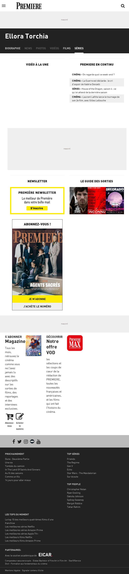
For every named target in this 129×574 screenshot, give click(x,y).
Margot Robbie (74, 503)
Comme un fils (12, 476)
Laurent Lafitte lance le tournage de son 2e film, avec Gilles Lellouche (95, 98)
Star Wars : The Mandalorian (81, 473)
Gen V (70, 466)
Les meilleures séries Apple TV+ (21, 533)
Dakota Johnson (75, 496)
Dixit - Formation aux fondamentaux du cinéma (26, 563)
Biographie (12, 48)
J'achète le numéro (37, 306)
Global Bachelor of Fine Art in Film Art (50, 560)
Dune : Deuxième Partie (17, 458)
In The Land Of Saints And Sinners (22, 469)
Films (67, 48)
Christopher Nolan (76, 489)
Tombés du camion (15, 466)
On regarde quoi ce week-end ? (93, 74)
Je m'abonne (37, 299)
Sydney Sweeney (75, 499)
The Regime (73, 462)
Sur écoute (72, 476)
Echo (69, 469)
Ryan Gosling (73, 492)
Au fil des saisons (14, 473)
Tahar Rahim (73, 506)
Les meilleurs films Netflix (18, 537)
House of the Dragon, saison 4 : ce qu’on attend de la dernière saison (94, 90)
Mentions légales (12, 570)
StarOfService (75, 560)
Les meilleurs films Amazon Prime (22, 540)
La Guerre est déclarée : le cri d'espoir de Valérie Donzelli (92, 82)
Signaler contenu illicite (32, 570)
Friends (71, 458)
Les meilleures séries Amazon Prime (24, 530)
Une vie (9, 462)
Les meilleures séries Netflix (20, 526)
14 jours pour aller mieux (18, 480)
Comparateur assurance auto (18, 560)
